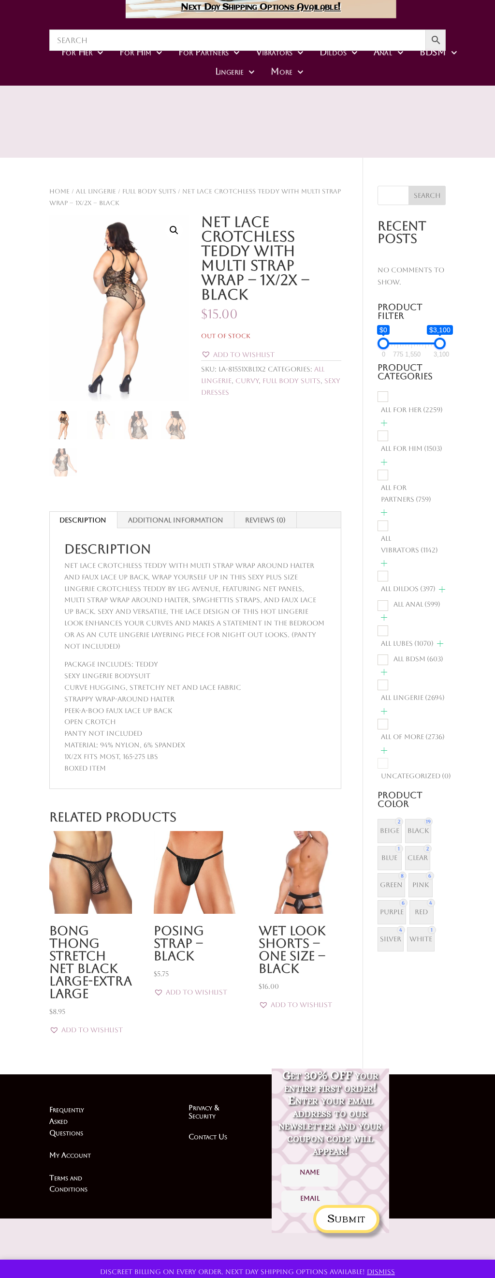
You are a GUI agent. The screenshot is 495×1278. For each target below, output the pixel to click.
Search (427, 195)
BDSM (433, 52)
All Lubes (407, 643)
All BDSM (418, 659)
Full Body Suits (149, 191)
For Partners (204, 52)
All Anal (416, 604)
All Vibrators (409, 544)
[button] (174, 230)
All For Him (411, 448)
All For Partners (406, 493)
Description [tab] (82, 520)
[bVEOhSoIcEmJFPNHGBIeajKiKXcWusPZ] (300, 132)
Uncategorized (416, 776)
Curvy (247, 381)
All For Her (412, 410)
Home (59, 191)
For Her (76, 52)
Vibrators (274, 52)
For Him (136, 52)
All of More (413, 737)
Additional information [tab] (175, 520)
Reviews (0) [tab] (265, 520)
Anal (383, 52)
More (281, 71)
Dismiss (381, 1272)
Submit (346, 1217)
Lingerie (229, 71)
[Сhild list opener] (384, 423)
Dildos (333, 52)
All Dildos (408, 589)
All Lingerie (96, 191)
